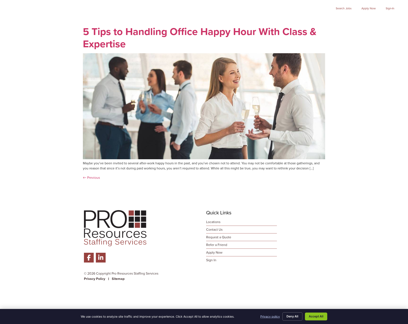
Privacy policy (270, 316)
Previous (91, 177)
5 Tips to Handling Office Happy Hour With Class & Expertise (199, 37)
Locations (391, 20)
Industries (292, 20)
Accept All (316, 316)
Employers (262, 20)
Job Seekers (229, 20)
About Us (321, 20)
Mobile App (349, 20)
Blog (371, 20)
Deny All (292, 316)
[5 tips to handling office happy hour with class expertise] (204, 158)
